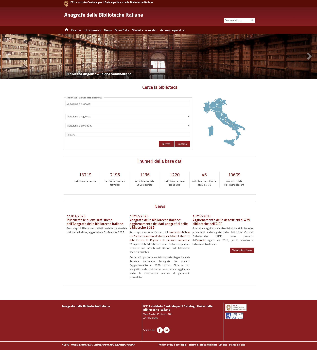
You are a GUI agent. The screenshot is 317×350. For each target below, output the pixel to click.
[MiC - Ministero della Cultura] (240, 316)
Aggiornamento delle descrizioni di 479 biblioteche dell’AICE (221, 221)
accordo (201, 240)
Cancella (182, 144)
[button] (8, 56)
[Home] (64, 30)
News (108, 30)
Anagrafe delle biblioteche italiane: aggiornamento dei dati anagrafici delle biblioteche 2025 (159, 223)
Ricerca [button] (76, 30)
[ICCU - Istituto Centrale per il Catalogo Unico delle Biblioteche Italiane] (66, 4)
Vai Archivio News (242, 250)
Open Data (122, 30)
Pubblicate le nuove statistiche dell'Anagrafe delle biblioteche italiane (95, 221)
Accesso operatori (172, 30)
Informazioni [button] (92, 30)
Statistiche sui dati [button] (144, 30)
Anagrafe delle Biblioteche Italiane (103, 15)
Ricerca (166, 144)
